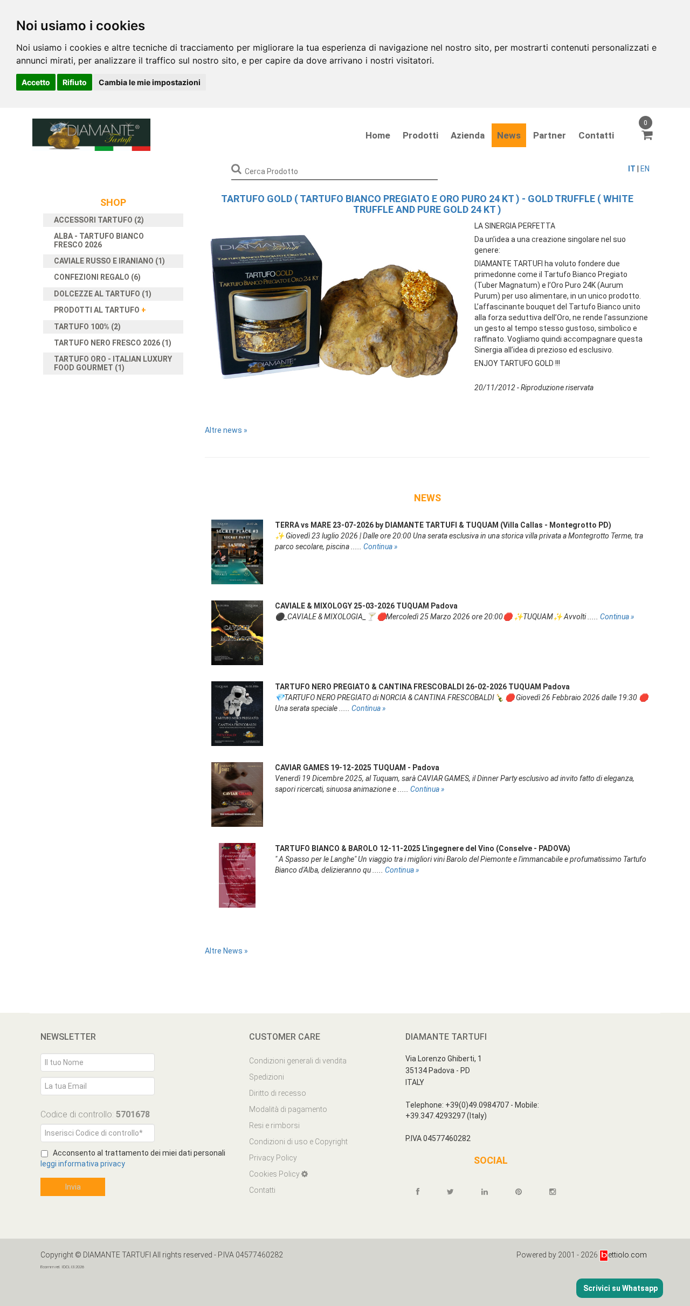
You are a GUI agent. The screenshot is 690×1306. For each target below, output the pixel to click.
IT (632, 168)
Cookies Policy (275, 1174)
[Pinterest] (523, 1192)
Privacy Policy (273, 1157)
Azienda (468, 135)
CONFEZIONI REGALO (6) (97, 277)
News (509, 135)
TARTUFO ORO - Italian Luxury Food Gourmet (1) (113, 363)
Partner (549, 135)
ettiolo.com (627, 1254)
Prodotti (420, 135)
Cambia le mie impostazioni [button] (150, 82)
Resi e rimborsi (274, 1125)
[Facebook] (422, 1192)
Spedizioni (266, 1077)
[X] (455, 1192)
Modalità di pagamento (288, 1109)
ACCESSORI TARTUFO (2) (99, 220)
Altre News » (226, 950)
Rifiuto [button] (75, 82)
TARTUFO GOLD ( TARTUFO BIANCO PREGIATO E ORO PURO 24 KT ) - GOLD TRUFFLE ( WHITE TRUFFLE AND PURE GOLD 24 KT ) (427, 204)
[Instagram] (557, 1192)
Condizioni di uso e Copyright (298, 1141)
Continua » (380, 546)
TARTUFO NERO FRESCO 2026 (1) (112, 342)
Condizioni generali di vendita (298, 1060)
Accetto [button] (36, 82)
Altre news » (226, 430)
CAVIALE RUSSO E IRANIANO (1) (109, 261)
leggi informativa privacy (82, 1163)
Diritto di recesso (277, 1093)
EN (645, 168)
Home (377, 135)
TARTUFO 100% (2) (87, 326)
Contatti (596, 135)
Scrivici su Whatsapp (620, 1288)
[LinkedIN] (489, 1192)
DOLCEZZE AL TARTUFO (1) (102, 293)
